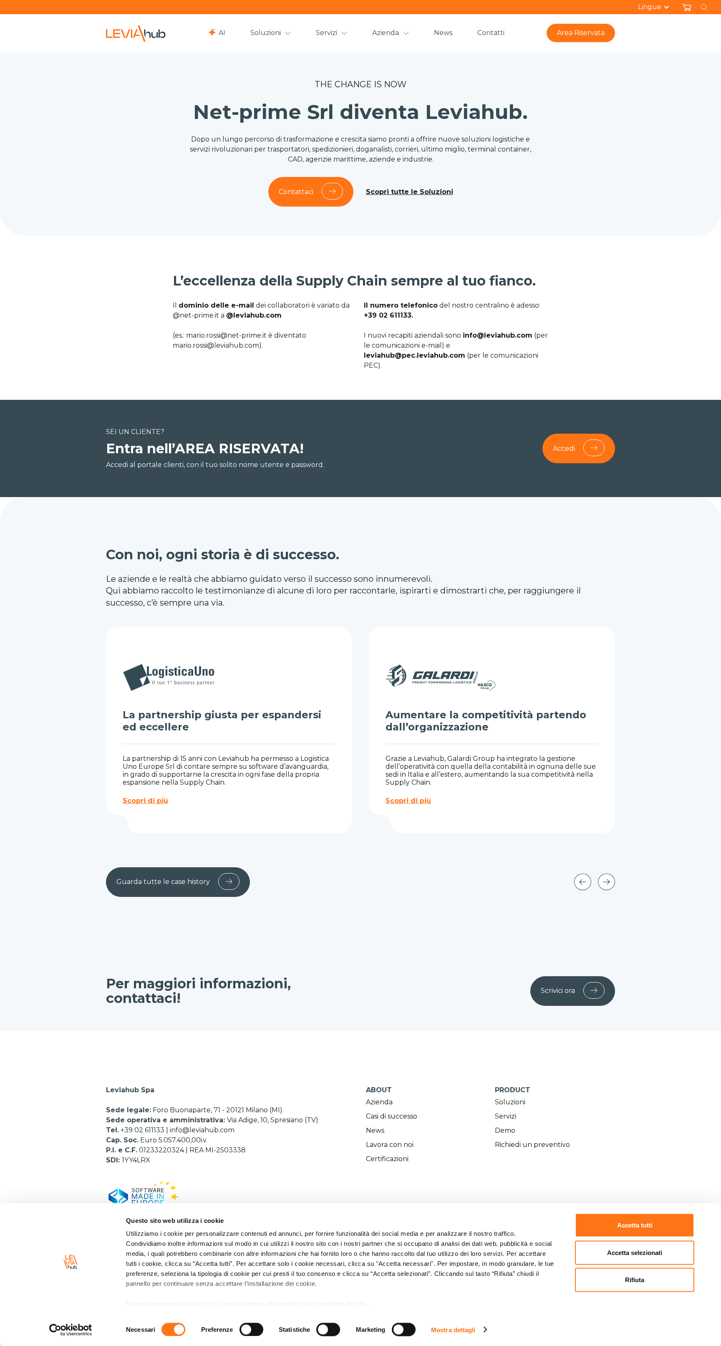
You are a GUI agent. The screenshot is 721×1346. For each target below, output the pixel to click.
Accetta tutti (635, 1225)
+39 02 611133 (143, 1130)
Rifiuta (634, 1279)
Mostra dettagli (453, 1329)
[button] (658, 7)
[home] (136, 33)
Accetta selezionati (634, 1252)
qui (217, 1303)
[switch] (251, 1329)
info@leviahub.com (202, 1130)
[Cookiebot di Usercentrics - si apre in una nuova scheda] (70, 1329)
